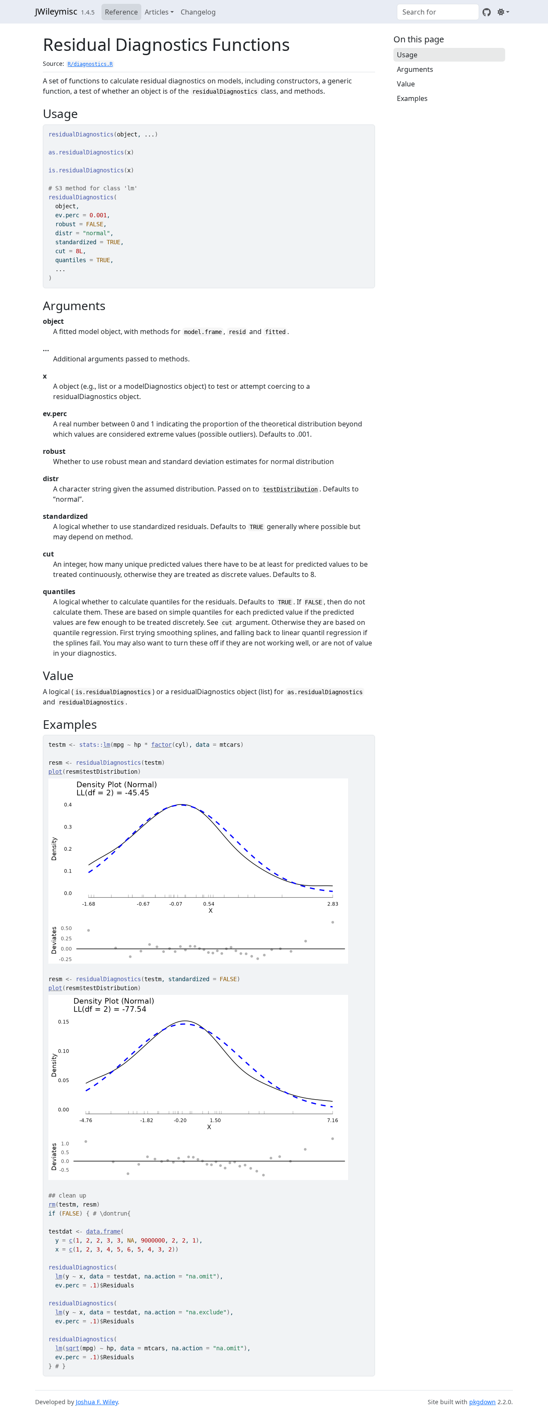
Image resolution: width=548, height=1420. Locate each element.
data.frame (103, 1231)
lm (106, 744)
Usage (407, 54)
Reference (121, 12)
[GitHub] (486, 12)
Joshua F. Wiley (97, 1402)
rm (51, 1204)
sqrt (72, 1348)
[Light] (503, 12)
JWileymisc (56, 11)
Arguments (415, 69)
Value (406, 84)
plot (55, 771)
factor (161, 744)
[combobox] (438, 12)
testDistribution (290, 489)
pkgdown (482, 1402)
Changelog (198, 12)
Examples (412, 98)
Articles (157, 12)
